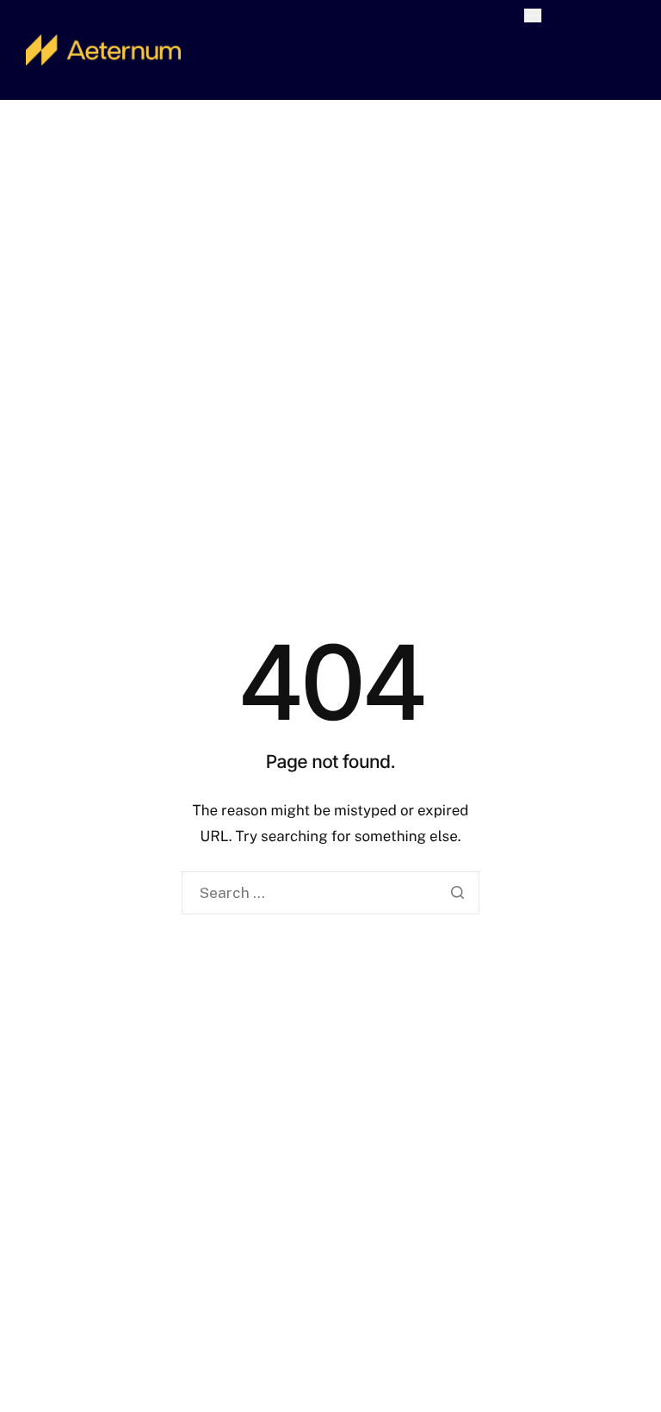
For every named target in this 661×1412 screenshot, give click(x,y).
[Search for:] (330, 893)
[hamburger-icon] (532, 15)
